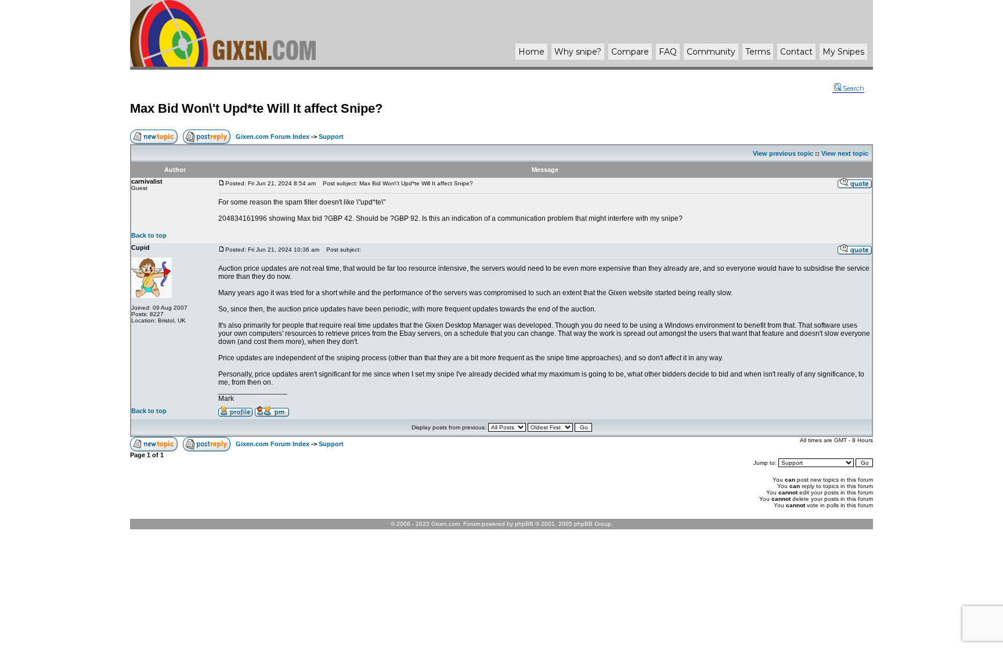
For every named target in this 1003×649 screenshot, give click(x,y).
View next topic (844, 153)
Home (531, 51)
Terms (757, 51)
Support (331, 136)
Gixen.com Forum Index (272, 136)
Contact (796, 51)
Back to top (149, 235)
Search (853, 88)
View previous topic (783, 153)
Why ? (577, 51)
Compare (630, 51)
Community (711, 51)
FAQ (668, 51)
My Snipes (843, 51)
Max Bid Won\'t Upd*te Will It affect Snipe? (256, 108)
